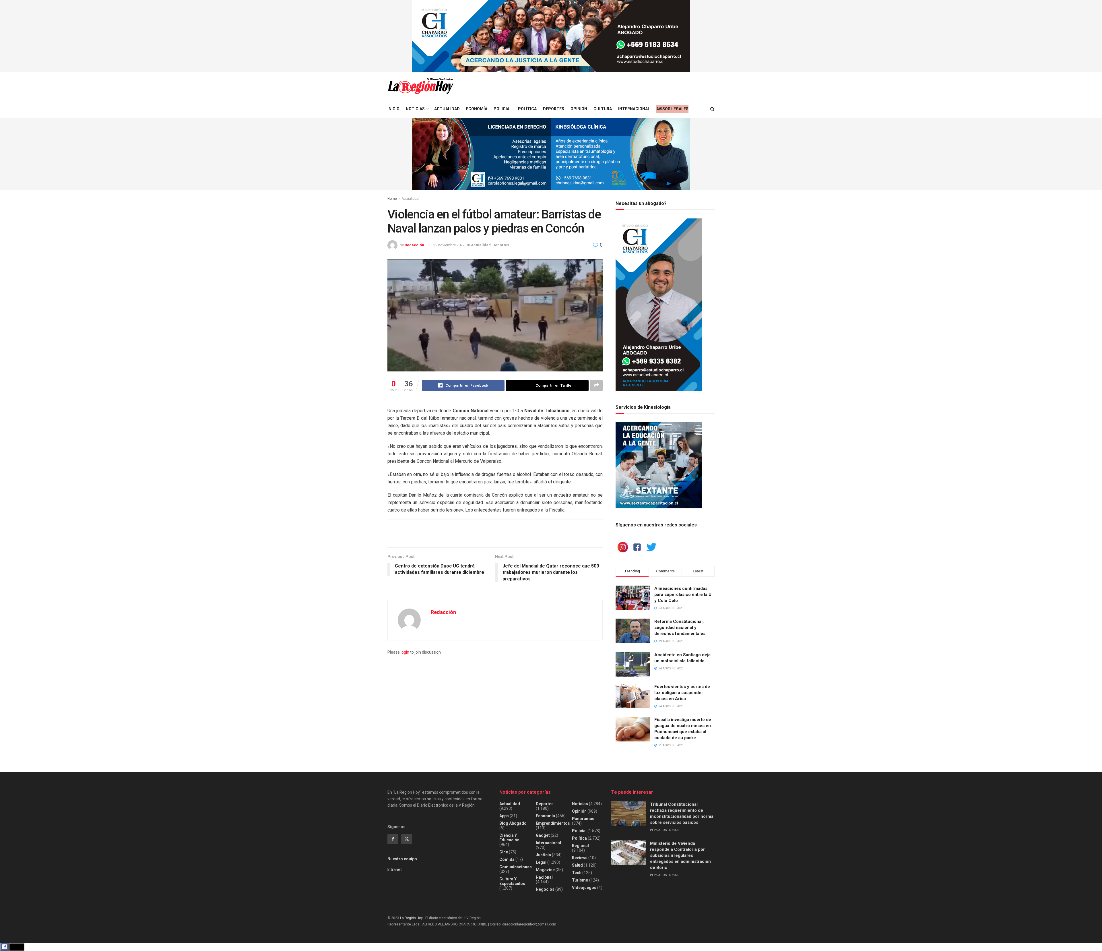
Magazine (545, 869)
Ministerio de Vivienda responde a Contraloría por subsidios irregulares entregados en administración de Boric (680, 855)
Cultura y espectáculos (512, 881)
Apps (504, 816)
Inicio (393, 108)
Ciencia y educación (509, 837)
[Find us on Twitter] (406, 839)
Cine (503, 852)
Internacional (634, 108)
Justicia (543, 855)
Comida (507, 859)
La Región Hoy (411, 918)
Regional (580, 845)
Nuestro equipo (402, 859)
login (405, 652)
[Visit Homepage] (420, 86)
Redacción (414, 245)
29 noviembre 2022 (449, 245)
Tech (576, 872)
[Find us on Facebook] (392, 839)
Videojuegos (584, 887)
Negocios (545, 889)
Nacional (544, 877)
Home (392, 199)
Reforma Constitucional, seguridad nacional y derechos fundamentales (679, 627)
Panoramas (583, 818)
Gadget (543, 835)
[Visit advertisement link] (551, 36)
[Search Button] (712, 109)
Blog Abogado (513, 823)
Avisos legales (672, 108)
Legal (541, 862)
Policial (503, 108)
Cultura (602, 108)
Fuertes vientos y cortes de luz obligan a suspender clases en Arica (682, 692)
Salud (577, 865)
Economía (476, 108)
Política (527, 108)
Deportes (553, 108)
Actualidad (447, 108)
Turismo (580, 880)
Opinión (579, 108)
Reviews (579, 857)
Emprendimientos (553, 823)
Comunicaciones (515, 867)
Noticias (415, 108)
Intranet (394, 869)
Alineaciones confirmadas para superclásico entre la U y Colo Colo (682, 594)
